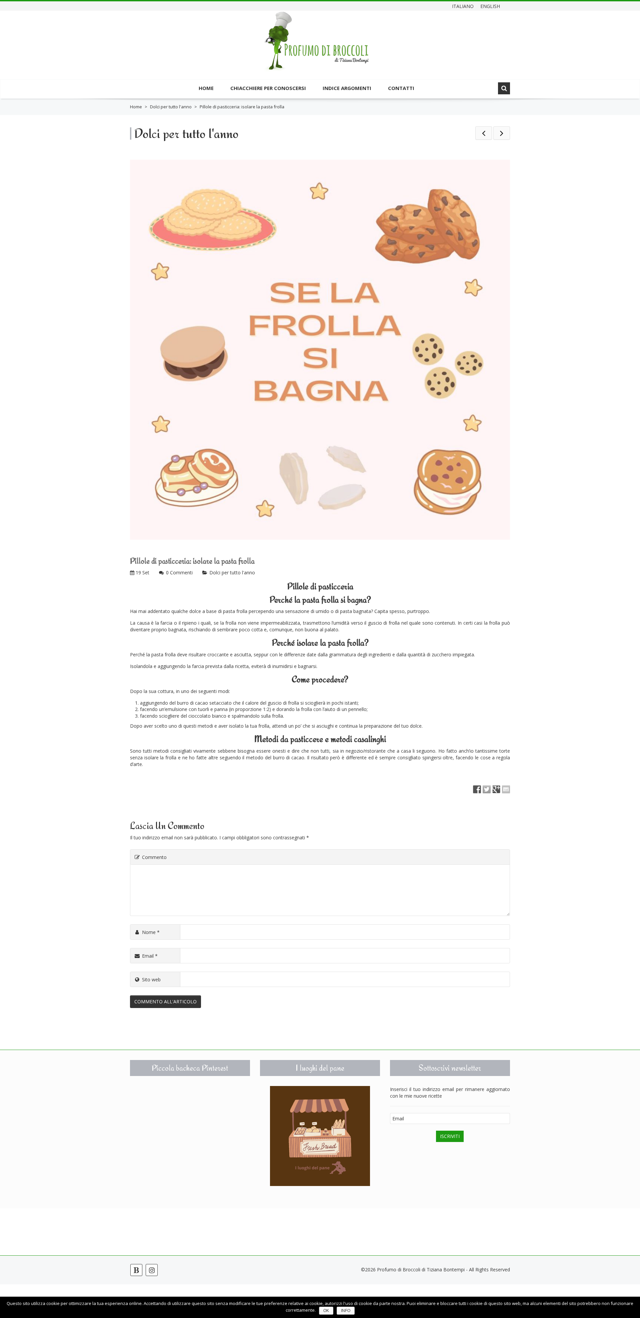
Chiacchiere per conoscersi (268, 88)
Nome (151, 932)
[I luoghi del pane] (320, 1136)
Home (206, 88)
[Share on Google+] (496, 789)
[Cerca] (504, 88)
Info (345, 1310)
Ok (326, 1310)
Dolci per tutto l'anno (171, 107)
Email (150, 956)
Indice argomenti (347, 88)
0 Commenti (179, 572)
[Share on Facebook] (477, 789)
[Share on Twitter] (487, 789)
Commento (154, 857)
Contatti (401, 88)
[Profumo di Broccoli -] (316, 46)
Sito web (151, 979)
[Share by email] (506, 789)
